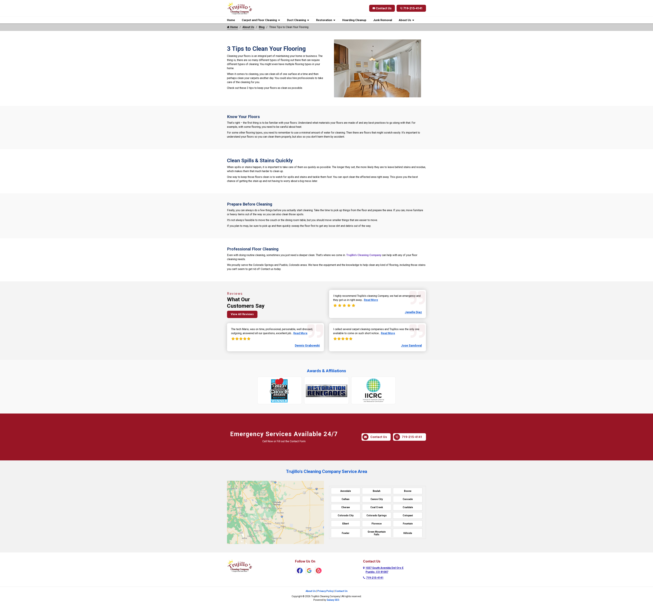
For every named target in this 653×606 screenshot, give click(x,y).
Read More (300, 333)
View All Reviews (242, 314)
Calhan (345, 499)
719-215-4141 (413, 8)
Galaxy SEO (333, 600)
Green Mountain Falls (377, 533)
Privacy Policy (325, 591)
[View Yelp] (318, 570)
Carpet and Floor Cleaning (259, 20)
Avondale (345, 491)
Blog (262, 27)
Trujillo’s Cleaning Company (363, 255)
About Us (405, 20)
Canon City (377, 499)
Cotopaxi (408, 515)
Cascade (408, 499)
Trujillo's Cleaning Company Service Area (326, 471)
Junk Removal (382, 20)
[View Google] (309, 570)
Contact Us (383, 8)
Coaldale (408, 507)
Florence (377, 523)
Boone (407, 491)
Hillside (407, 533)
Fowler (345, 533)
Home (231, 20)
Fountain (408, 523)
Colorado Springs (376, 515)
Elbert (345, 523)
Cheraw (345, 507)
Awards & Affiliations (326, 370)
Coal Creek (376, 507)
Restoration (324, 20)
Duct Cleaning (296, 20)
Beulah (376, 491)
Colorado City (346, 515)
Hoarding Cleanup (354, 20)
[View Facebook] (300, 570)
